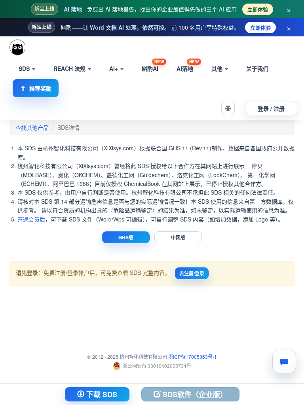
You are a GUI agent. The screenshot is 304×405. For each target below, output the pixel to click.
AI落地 (188, 65)
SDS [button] (25, 68)
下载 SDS (100, 394)
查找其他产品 (32, 127)
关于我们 (257, 68)
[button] (228, 108)
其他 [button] (217, 68)
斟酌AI (153, 65)
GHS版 (125, 237)
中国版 (178, 237)
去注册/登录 (191, 273)
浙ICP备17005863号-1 (192, 356)
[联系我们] (284, 361)
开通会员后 (31, 219)
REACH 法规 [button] (70, 68)
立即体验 (257, 9)
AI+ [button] (114, 68)
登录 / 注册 (271, 108)
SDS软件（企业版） (194, 394)
